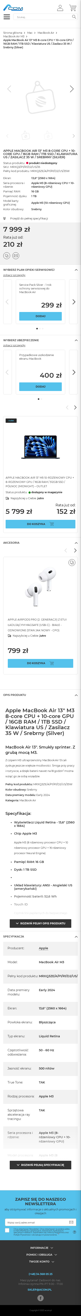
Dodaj (40, 316)
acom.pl (48, 1310)
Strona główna (12, 32)
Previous (7, 301)
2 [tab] (40, 328)
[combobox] (45, 17)
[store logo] (21, 7)
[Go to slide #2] (48, 135)
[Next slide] (71, 88)
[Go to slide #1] (25, 135)
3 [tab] (42, 328)
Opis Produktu (14, 695)
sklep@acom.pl (40, 1289)
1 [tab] (37, 328)
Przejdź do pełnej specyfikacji (29, 218)
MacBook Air (46, 32)
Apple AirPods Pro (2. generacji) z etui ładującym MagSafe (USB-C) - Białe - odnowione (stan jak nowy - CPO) (37, 625)
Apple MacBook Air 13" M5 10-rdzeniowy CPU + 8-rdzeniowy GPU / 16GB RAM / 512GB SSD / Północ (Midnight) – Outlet (40, 482)
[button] (60, 8)
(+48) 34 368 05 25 (40, 1274)
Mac (30, 32)
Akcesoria (11, 542)
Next (73, 301)
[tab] (40, 270)
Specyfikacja (13, 936)
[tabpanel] (40, 302)
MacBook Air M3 (13, 36)
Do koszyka (36, 524)
